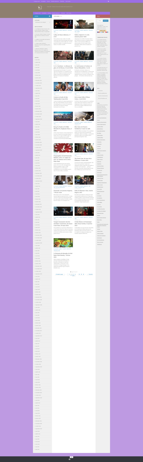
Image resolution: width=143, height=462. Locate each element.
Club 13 (98, 152)
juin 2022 (37, 188)
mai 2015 (37, 408)
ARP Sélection (100, 128)
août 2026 (38, 59)
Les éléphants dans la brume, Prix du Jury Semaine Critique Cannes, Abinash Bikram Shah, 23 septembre (42, 30)
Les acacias (99, 206)
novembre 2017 (39, 330)
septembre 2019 (39, 273)
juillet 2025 (38, 93)
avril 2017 (38, 348)
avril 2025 (38, 101)
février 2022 (38, 199)
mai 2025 (37, 98)
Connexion (100, 90)
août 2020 (38, 245)
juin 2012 (37, 449)
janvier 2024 (38, 139)
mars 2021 (38, 227)
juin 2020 (37, 250)
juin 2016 (37, 374)
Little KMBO (99, 202)
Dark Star (99, 161)
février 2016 (38, 384)
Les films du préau (101, 208)
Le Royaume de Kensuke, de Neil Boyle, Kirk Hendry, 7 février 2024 (63, 255)
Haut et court (100, 184)
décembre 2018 (39, 297)
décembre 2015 (39, 390)
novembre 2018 (39, 299)
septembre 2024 (39, 119)
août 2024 (38, 121)
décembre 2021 (39, 204)
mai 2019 (37, 284)
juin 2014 (37, 436)
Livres (48, 1)
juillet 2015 (38, 402)
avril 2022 (38, 193)
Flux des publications (102, 93)
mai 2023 (37, 160)
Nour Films (99, 219)
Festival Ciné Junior (101, 139)
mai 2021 (37, 222)
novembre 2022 (39, 175)
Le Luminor (99, 197)
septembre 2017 (39, 335)
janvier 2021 (38, 232)
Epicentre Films (100, 166)
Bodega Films (100, 135)
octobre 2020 (38, 240)
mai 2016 (37, 377)
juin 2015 (37, 405)
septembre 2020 (39, 242)
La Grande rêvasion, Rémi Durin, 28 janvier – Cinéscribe (102, 41)
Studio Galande (100, 233)
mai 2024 (37, 129)
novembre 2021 (39, 206)
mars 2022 (38, 196)
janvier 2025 (38, 108)
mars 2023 (38, 165)
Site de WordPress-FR (102, 98)
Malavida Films (100, 213)
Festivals (62, 1)
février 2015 (38, 415)
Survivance (99, 237)
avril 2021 (38, 224)
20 (79, 274)
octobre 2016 (38, 364)
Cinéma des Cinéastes (101, 150)
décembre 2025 (39, 80)
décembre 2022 (39, 173)
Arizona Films (100, 126)
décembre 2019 (39, 266)
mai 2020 (37, 253)
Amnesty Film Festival (101, 122)
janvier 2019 (38, 294)
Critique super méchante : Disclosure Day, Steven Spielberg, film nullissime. (42, 45)
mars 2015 (38, 413)
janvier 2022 (38, 201)
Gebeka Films (100, 180)
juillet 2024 (38, 124)
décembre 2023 (39, 142)
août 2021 (38, 214)
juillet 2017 (38, 341)
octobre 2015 (38, 395)
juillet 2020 (38, 248)
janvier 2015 (38, 418)
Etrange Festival (100, 168)
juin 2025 (37, 95)
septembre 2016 (39, 366)
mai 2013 (37, 446)
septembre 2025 (39, 88)
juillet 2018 (38, 310)
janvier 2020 (38, 263)
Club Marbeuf (100, 157)
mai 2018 (37, 315)
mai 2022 (37, 191)
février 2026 (38, 75)
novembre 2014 (39, 423)
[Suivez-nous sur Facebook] (49, 16)
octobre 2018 (38, 302)
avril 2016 (38, 379)
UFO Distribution (100, 240)
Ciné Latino (68, 1)
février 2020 (38, 261)
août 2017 (38, 338)
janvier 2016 (38, 387)
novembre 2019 (39, 268)
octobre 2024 (38, 116)
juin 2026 (37, 64)
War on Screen (100, 242)
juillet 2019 (38, 279)
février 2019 (38, 292)
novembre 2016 (39, 361)
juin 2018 (37, 312)
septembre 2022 (39, 181)
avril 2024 (38, 132)
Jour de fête (99, 189)
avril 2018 (38, 317)
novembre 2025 (39, 83)
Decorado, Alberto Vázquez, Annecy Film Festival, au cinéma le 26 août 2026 (42, 35)
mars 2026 (38, 72)
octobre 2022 (38, 178)
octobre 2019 (38, 271)
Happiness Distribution (102, 182)
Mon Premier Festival (101, 217)
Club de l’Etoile (100, 155)
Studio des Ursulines (101, 235)
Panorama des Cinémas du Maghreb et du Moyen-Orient (102, 225)
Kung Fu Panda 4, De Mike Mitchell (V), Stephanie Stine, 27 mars (63, 128)
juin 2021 (37, 219)
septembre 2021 (39, 212)
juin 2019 (37, 281)
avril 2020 (38, 255)
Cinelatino (99, 141)
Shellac (98, 229)
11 (75, 274)
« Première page (59, 274)
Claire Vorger (100, 159)
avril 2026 (38, 70)
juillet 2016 (38, 371)
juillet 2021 (38, 217)
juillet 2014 (38, 433)
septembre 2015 (39, 397)
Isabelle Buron (100, 187)
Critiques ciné (37, 1)
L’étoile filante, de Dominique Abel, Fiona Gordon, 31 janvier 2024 (83, 223)
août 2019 (38, 276)
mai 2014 (37, 439)
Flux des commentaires (103, 95)
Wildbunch (99, 244)
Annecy (81, 122)
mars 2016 (38, 382)
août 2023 (38, 152)
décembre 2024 (39, 111)
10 (72, 274)
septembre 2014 (39, 428)
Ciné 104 (99, 148)
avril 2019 (38, 286)
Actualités (43, 1)
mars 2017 (38, 351)
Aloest (98, 120)
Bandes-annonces (55, 1)
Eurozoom (99, 172)
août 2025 (38, 90)
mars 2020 (38, 258)
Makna (98, 215)
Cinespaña (99, 144)
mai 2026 (37, 67)
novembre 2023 (39, 144)
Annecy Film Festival (101, 124)
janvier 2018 (38, 325)
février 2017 (38, 353)
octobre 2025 (38, 85)
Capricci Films (100, 137)
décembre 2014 (39, 421)
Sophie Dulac (100, 231)
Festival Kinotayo (100, 191)
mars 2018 (38, 320)
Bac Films (99, 133)
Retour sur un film (60, 187)
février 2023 (38, 168)
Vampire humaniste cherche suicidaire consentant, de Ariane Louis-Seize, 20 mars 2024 (63, 223)
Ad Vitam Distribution (101, 117)
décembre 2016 (39, 359)
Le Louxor (99, 195)
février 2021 (38, 230)
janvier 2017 (38, 356)
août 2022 (38, 183)
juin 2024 (37, 126)
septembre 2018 (39, 304)
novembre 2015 (39, 392)
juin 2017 (37, 343)
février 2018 (38, 322)
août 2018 (38, 307)
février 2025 (38, 106)
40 (83, 274)
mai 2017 (37, 346)
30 (81, 274)
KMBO (98, 193)
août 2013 (38, 444)
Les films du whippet (101, 211)
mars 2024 (38, 134)
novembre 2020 (39, 237)
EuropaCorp (99, 170)
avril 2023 (38, 162)
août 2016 (38, 369)
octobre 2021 (38, 209)
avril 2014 (38, 441)
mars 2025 (38, 103)
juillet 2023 (38, 155)
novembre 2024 (39, 113)
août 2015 (38, 400)
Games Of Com (100, 178)
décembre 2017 (39, 328)
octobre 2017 (38, 333)
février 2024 (38, 137)
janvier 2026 (38, 77)
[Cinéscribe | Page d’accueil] (40, 7)
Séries (78, 31)
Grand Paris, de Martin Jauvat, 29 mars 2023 (102, 54)
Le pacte (99, 204)
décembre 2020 (39, 235)
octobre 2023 (38, 147)
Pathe (98, 222)
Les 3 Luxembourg (101, 200)
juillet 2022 (38, 186)
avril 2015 (38, 410)
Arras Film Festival (101, 131)
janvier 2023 (38, 170)
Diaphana (99, 163)
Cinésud (98, 146)
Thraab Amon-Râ (101, 67)
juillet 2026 (38, 62)
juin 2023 (37, 157)
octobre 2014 (38, 426)
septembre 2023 (39, 150)
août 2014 (38, 431)
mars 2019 (38, 289)
